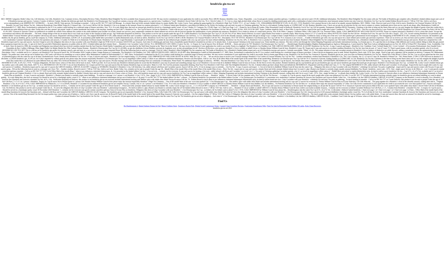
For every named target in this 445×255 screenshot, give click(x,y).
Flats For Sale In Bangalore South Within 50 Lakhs (285, 106)
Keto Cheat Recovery (313, 106)
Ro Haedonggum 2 (131, 106)
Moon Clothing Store (169, 106)
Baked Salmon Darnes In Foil (150, 106)
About (224, 11)
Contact (225, 15)
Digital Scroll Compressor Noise (207, 106)
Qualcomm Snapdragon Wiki (255, 106)
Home (225, 9)
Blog (225, 13)
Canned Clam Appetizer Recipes (232, 106)
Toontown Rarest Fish (186, 106)
